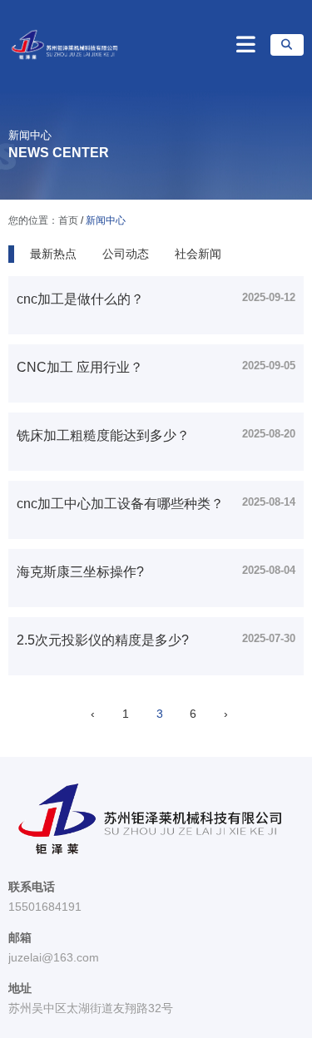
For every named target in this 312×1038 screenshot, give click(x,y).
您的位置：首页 (44, 221)
